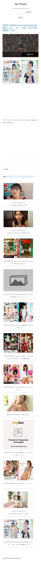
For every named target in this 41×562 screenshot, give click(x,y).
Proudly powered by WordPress (12, 558)
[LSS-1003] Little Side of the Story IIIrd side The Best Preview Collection (18, 262)
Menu (20, 17)
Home (5, 169)
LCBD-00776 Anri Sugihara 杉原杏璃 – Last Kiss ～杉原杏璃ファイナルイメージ (18, 296)
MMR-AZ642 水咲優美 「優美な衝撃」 (18, 414)
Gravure (33, 120)
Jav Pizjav (20, 4)
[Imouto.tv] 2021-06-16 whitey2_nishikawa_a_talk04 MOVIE (18, 232)
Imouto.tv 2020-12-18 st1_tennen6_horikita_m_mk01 (18, 204)
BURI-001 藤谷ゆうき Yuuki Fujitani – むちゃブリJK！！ (18, 388)
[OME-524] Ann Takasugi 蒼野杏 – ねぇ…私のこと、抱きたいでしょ (18, 454)
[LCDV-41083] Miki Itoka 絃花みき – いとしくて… (18, 485)
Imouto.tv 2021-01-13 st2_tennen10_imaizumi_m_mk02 (18, 512)
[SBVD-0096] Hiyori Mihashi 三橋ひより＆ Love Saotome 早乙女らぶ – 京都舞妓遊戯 (18, 357)
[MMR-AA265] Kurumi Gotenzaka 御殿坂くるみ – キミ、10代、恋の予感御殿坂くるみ (20, 27)
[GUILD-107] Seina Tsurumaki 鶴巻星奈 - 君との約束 (18, 326)
